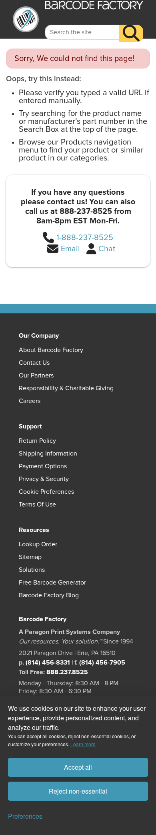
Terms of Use (37, 504)
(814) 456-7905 (102, 662)
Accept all (78, 767)
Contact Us (34, 363)
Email (70, 249)
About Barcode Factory (51, 350)
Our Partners (36, 375)
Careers (29, 401)
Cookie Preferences (46, 492)
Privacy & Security (44, 479)
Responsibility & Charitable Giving (66, 388)
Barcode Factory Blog (49, 595)
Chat (106, 249)
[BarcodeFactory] (26, 19)
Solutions (32, 570)
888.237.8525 (67, 672)
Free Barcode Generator (52, 582)
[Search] (131, 33)
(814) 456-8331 (48, 662)
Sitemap (30, 557)
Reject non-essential (78, 791)
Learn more (83, 744)
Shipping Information (48, 453)
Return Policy (37, 441)
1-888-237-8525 (84, 238)
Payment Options (43, 466)
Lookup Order (38, 544)
